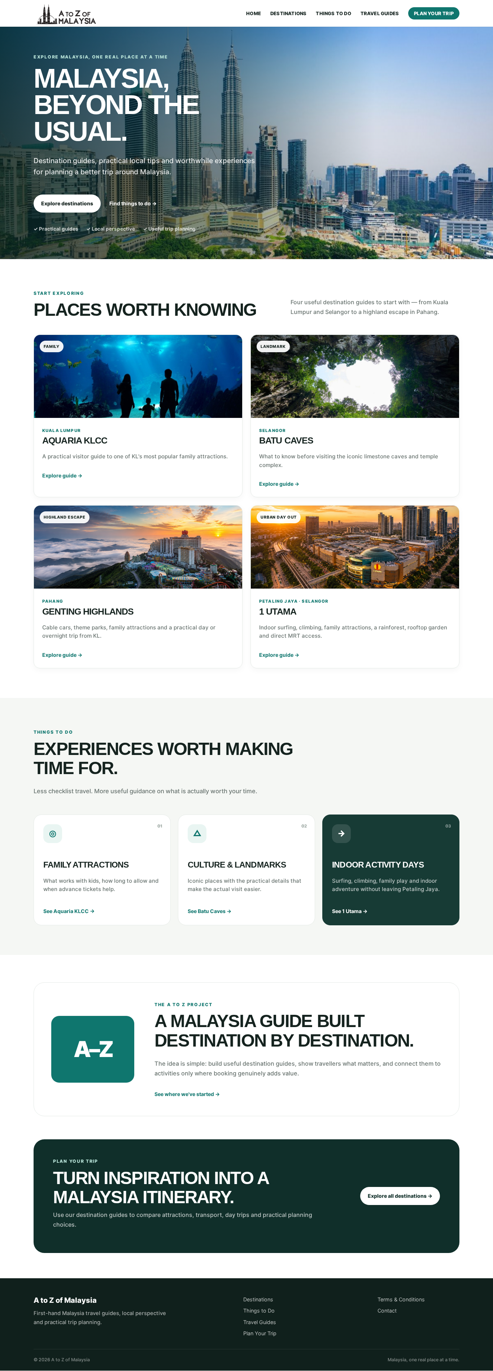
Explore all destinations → (400, 1196)
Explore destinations (67, 203)
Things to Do (333, 13)
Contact (387, 1310)
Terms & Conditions (401, 1299)
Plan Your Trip (434, 13)
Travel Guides (380, 13)
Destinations (288, 13)
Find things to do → (133, 203)
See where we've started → (187, 1094)
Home (253, 13)
